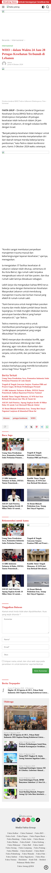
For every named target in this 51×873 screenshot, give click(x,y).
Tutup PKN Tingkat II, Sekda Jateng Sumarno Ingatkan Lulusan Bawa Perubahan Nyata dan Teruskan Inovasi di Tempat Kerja (33, 757)
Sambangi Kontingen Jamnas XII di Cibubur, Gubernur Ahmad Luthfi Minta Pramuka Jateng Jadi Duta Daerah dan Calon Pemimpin (33, 769)
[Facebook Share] (26, 427)
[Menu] (3, 7)
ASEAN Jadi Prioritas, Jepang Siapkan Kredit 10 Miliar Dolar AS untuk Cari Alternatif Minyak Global (24, 404)
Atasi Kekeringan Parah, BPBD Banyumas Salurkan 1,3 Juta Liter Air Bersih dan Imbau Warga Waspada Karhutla (32, 781)
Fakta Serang (11, 848)
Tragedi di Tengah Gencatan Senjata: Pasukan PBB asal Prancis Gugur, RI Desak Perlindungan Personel (24, 385)
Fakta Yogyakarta (26, 857)
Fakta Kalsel (25, 842)
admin (9, 62)
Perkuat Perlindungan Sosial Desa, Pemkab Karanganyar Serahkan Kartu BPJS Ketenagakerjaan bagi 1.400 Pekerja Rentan (33, 745)
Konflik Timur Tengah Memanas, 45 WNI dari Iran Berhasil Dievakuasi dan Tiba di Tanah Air (22, 398)
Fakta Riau (40, 857)
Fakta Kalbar (12, 833)
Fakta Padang (39, 848)
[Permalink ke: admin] (4, 63)
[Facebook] (14, 820)
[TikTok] (38, 820)
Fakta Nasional (27, 833)
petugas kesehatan (20, 418)
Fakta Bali (27, 845)
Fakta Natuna (10, 860)
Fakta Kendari (26, 851)
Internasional (7, 46)
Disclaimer (23, 860)
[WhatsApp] (33, 820)
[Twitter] (18, 820)
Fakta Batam (39, 839)
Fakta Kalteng (38, 842)
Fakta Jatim (26, 839)
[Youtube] (28, 820)
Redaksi (42, 860)
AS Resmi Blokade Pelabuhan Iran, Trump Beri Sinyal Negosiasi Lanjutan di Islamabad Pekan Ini (23, 410)
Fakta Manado (28, 854)
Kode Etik (33, 860)
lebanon (6, 418)
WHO (33, 418)
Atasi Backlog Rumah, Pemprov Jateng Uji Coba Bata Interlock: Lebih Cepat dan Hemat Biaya (31, 793)
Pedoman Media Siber (26, 863)
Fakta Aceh (10, 836)
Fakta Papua (22, 836)
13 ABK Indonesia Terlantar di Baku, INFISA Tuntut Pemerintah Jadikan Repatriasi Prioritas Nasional (23, 391)
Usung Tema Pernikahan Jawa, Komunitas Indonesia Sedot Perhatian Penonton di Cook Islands (25, 379)
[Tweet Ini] (31, 427)
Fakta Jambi (38, 845)
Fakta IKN (39, 833)
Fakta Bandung (13, 839)
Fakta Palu (40, 854)
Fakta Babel (39, 851)
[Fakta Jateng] (12, 6)
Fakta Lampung (25, 848)
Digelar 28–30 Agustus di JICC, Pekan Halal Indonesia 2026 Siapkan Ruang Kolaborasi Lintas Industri (27, 691)
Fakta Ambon (11, 857)
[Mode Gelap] (43, 7)
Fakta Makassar (14, 845)
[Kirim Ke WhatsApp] (47, 427)
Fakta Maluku (12, 851)
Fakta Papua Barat (37, 836)
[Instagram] (23, 820)
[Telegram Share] (42, 427)
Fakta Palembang (13, 854)
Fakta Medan (12, 842)
